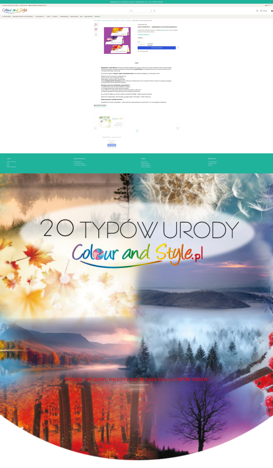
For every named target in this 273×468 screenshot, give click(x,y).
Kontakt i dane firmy (11, 161)
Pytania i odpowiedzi (146, 166)
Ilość (139, 41)
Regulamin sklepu (145, 163)
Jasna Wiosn (164, 30)
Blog (8, 165)
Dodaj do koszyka (156, 48)
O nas (8, 163)
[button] (154, 11)
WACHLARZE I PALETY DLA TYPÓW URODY (110, 20)
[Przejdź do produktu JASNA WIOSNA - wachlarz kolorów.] (111, 122)
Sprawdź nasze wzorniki (136, 389)
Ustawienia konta (212, 163)
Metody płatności (78, 161)
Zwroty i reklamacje (11, 166)
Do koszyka (112, 145)
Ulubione (210, 165)
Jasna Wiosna (128, 20)
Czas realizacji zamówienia (80, 165)
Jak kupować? (144, 161)
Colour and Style (97, 20)
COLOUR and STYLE (142, 24)
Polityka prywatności (146, 165)
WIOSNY (122, 20)
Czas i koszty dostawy (79, 163)
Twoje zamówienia (212, 161)
